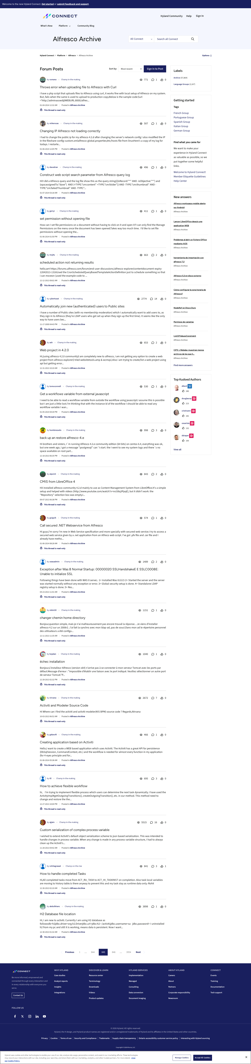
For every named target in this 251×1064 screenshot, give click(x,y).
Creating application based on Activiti (66, 742)
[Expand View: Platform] (69, 26)
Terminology (94, 981)
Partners (172, 986)
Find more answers (183, 365)
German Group (182, 131)
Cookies (54, 1038)
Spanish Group (182, 122)
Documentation (217, 986)
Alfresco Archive (77, 105)
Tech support (216, 992)
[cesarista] (185, 427)
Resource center (96, 975)
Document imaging (137, 998)
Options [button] (205, 55)
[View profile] (43, 80)
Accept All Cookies (202, 1057)
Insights (57, 986)
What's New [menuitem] (46, 25)
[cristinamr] (186, 414)
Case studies (59, 975)
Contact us (18, 995)
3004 (128, 952)
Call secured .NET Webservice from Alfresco (71, 525)
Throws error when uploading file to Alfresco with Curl (78, 87)
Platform (61, 55)
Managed (133, 981)
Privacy (44, 1038)
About (171, 981)
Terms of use (66, 1038)
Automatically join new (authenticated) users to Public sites (82, 306)
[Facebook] (15, 1016)
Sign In (200, 16)
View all (177, 449)
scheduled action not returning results (67, 262)
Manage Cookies (182, 1057)
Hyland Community (172, 16)
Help (189, 16)
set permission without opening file (65, 219)
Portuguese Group (184, 117)
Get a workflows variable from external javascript (74, 394)
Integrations (59, 992)
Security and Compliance (85, 1038)
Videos (92, 992)
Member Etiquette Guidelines (190, 176)
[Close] (246, 1057)
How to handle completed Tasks (63, 874)
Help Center (180, 181)
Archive (177, 77)
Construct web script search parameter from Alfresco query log (85, 175)
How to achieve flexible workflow (63, 786)
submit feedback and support (73, 4)
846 (113, 952)
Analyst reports (61, 981)
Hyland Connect (47, 55)
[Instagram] (29, 1016)
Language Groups (181, 84)
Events (214, 975)
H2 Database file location (58, 914)
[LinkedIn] (37, 1016)
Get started (48, 4)
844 (93, 952)
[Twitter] (22, 1016)
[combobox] (176, 39)
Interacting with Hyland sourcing (195, 1038)
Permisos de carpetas (184, 322)
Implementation (136, 975)
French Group (181, 113)
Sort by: (113, 68)
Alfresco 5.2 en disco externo (187, 276)
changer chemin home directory (62, 618)
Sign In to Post (155, 69)
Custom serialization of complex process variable (74, 830)
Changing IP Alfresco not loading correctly (70, 131)
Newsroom (173, 998)
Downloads (94, 986)
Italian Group (181, 126)
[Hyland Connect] (60, 16)
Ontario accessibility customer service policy (158, 1038)
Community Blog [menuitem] (86, 25)
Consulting (133, 986)
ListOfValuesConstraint (185, 336)
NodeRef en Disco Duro (185, 308)
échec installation (52, 662)
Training (214, 981)
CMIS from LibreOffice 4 (57, 482)
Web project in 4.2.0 (54, 350)
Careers (171, 975)
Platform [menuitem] (63, 25)
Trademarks (104, 1038)
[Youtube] (44, 1016)
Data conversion (136, 992)
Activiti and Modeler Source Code (64, 705)
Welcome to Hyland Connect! (190, 172)
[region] (125, 1057)
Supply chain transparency (124, 1038)
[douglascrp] (186, 402)
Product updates (96, 998)
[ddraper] (185, 439)
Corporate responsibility (179, 992)
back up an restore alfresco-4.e (62, 438)
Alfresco (72, 55)
